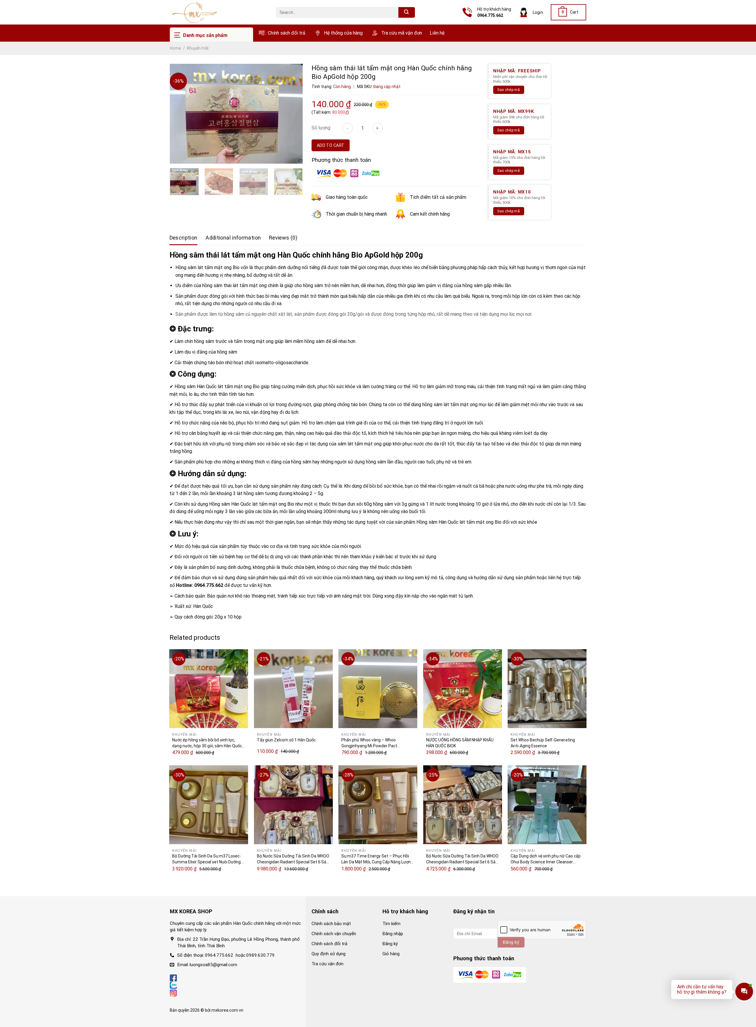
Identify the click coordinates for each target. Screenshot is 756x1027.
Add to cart (331, 145)
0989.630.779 (260, 955)
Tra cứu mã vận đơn (401, 33)
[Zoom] (177, 156)
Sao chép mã (508, 90)
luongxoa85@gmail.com (213, 964)
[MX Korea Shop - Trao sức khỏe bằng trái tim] (218, 12)
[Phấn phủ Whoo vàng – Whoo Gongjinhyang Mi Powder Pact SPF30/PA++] (377, 688)
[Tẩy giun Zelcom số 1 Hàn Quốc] (293, 688)
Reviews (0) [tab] (283, 238)
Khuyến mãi (197, 48)
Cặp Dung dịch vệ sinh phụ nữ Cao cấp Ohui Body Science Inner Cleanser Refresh (546, 859)
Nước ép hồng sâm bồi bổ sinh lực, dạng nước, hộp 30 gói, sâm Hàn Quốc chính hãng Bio (207, 743)
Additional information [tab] (233, 238)
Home (175, 48)
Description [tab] (184, 238)
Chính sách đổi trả (286, 33)
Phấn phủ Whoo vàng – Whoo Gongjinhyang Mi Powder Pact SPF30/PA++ (369, 743)
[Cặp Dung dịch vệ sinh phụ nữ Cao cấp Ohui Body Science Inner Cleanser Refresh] (547, 804)
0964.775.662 (490, 15)
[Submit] (406, 12)
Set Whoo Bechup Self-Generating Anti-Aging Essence (543, 743)
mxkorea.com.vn (227, 1010)
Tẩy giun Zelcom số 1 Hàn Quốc (286, 740)
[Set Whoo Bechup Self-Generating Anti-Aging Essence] (547, 688)
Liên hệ (437, 33)
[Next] (290, 110)
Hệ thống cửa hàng (343, 33)
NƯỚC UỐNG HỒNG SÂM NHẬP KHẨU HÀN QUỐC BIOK (459, 743)
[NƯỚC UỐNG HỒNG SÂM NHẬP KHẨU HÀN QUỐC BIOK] (462, 688)
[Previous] (181, 110)
